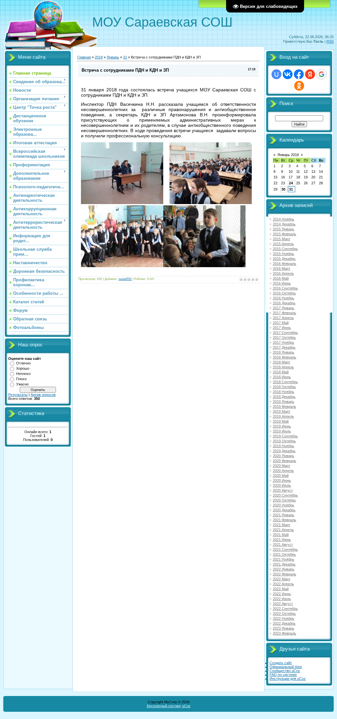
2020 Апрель (283, 471)
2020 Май (281, 475)
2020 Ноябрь (283, 505)
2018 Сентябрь (285, 382)
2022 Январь (283, 569)
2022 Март (281, 579)
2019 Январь (283, 402)
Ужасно (22, 384)
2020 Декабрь (284, 510)
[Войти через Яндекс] (310, 74)
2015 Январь (283, 229)
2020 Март (281, 466)
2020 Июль (282, 485)
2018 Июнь (282, 377)
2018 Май (281, 372)
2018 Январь (283, 352)
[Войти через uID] (276, 74)
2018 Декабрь (284, 397)
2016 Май (281, 278)
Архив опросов (43, 395)
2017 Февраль (284, 313)
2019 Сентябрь (285, 436)
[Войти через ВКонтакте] (288, 74)
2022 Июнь (282, 594)
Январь (113, 57)
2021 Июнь (282, 540)
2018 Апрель (283, 367)
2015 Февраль (284, 234)
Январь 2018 (288, 155)
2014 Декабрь (284, 224)
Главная (84, 57)
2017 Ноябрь (283, 342)
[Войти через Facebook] (299, 74)
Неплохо (23, 374)
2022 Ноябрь (283, 618)
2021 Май (281, 535)
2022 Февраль (284, 574)
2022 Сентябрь (285, 609)
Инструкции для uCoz (288, 679)
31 (125, 57)
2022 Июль (282, 599)
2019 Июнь (282, 426)
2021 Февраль (284, 520)
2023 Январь (283, 628)
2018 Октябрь (284, 387)
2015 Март (281, 239)
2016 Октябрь (284, 293)
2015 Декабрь (284, 259)
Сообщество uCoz (285, 671)
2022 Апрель (283, 584)
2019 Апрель (283, 416)
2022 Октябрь (284, 613)
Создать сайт (281, 663)
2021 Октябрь (284, 554)
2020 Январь (283, 456)
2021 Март (281, 525)
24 (291, 183)
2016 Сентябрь (285, 288)
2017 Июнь (282, 328)
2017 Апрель (283, 318)
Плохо (21, 379)
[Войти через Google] (321, 74)
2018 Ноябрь (283, 392)
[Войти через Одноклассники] (299, 86)
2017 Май (281, 323)
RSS (330, 41)
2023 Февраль (284, 633)
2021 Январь (283, 515)
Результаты (18, 395)
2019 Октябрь (284, 441)
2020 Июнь (282, 480)
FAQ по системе (283, 675)
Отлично (23, 363)
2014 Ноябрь (283, 219)
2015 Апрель (283, 244)
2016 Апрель (283, 273)
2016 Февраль (284, 264)
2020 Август (283, 490)
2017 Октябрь (284, 337)
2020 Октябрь (284, 500)
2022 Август (283, 604)
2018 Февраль (284, 357)
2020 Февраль (284, 461)
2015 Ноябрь (283, 254)
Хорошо (22, 368)
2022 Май (281, 589)
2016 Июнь (282, 283)
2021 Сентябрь (285, 549)
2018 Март (281, 362)
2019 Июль (282, 431)
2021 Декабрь (284, 564)
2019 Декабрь (284, 451)
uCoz (186, 706)
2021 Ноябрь (283, 559)
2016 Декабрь (284, 303)
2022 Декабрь (284, 623)
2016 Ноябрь (283, 298)
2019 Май (281, 421)
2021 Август (283, 544)
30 (283, 189)
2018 (99, 57)
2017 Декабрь (284, 347)
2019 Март (281, 411)
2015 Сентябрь (285, 249)
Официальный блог (286, 667)
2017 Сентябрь (285, 333)
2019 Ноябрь (283, 446)
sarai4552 (125, 279)
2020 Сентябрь (285, 495)
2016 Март (281, 268)
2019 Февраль (284, 406)
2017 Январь (283, 308)
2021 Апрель (283, 530)
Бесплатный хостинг (164, 706)
